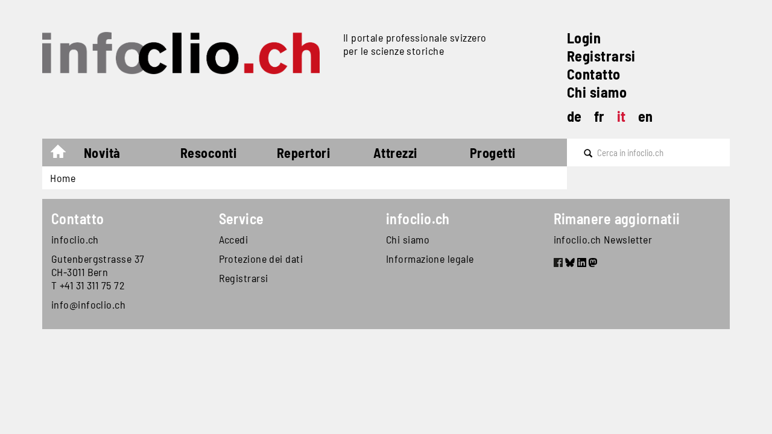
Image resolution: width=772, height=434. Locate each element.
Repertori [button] (303, 152)
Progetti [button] (493, 152)
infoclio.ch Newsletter (603, 239)
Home (64, 154)
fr (599, 116)
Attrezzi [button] (395, 152)
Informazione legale (430, 258)
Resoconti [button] (208, 152)
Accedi (233, 239)
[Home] (188, 53)
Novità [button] (102, 152)
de (574, 116)
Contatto (594, 74)
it (621, 116)
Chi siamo (597, 92)
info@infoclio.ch (88, 304)
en (645, 116)
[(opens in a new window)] (558, 264)
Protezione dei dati (261, 258)
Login (584, 37)
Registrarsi (601, 55)
